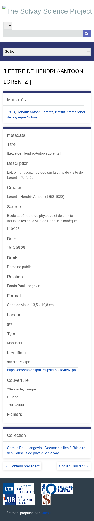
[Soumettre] (87, 33)
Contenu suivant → (74, 466)
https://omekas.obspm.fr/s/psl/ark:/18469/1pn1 (42, 370)
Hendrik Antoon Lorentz (35, 112)
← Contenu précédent (22, 466)
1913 (11, 112)
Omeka (46, 513)
